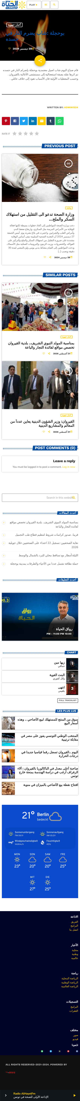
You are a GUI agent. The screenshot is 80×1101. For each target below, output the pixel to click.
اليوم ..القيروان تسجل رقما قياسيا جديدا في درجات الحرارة (49, 754)
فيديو (75, 1039)
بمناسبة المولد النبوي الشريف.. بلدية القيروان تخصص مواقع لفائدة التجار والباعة (41, 345)
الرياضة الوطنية (69, 982)
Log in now (68, 467)
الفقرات (73, 1010)
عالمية (74, 958)
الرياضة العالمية (69, 986)
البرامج (74, 925)
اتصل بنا (73, 929)
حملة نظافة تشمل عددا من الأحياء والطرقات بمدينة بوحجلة (44, 564)
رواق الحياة (64, 629)
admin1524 (71, 107)
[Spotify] (42, 1051)
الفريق (74, 921)
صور (75, 1035)
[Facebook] (77, 1051)
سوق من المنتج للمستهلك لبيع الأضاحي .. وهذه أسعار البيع (47, 721)
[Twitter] (51, 1051)
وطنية (69, 208)
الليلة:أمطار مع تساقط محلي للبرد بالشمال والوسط (48, 555)
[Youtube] (68, 1051)
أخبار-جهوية (14, 24)
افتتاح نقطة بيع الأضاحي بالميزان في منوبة (50, 785)
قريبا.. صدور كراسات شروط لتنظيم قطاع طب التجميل (46, 535)
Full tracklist (68, 700)
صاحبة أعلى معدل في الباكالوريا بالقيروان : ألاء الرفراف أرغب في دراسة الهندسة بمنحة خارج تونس (47, 772)
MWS (12, 1072)
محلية (75, 950)
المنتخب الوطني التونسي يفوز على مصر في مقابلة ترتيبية (49, 737)
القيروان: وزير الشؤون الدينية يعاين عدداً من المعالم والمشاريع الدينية (42, 423)
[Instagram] (59, 1051)
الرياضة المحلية (70, 978)
